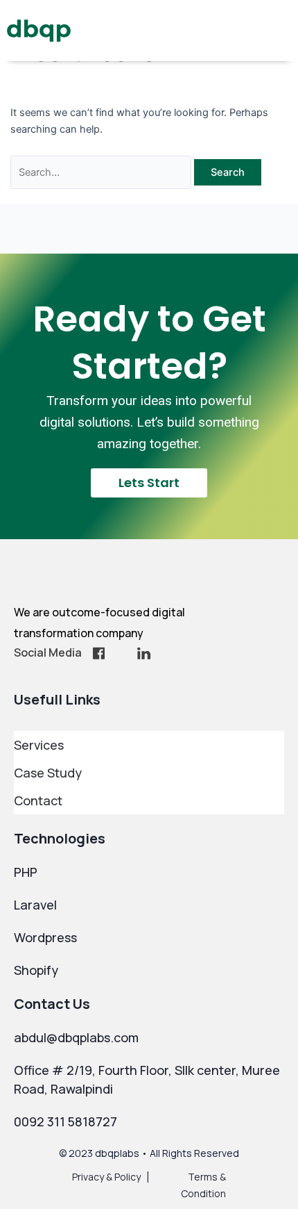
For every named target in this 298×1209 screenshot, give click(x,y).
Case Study (48, 772)
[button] (281, 30)
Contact (38, 800)
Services (39, 745)
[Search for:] (102, 172)
